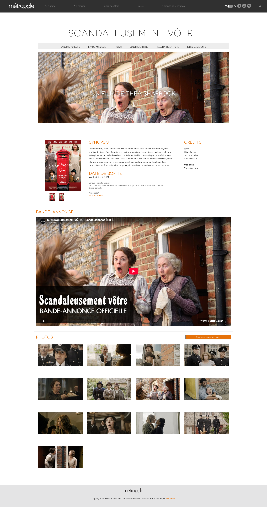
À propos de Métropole (174, 5)
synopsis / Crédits (70, 47)
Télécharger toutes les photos (208, 337)
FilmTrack (170, 498)
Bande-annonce (97, 47)
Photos (118, 47)
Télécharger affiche (167, 47)
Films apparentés (96, 195)
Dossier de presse (139, 47)
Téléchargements (196, 47)
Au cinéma (50, 5)
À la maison (80, 5)
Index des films (111, 5)
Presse (140, 5)
